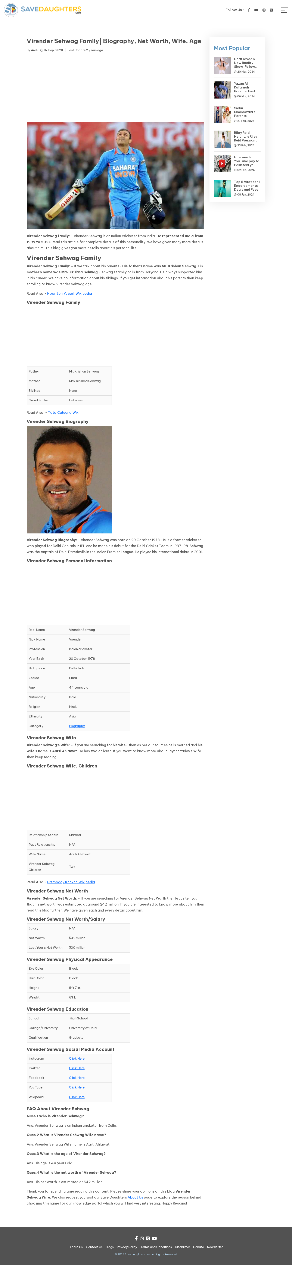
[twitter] (271, 10)
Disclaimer (182, 1247)
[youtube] (256, 10)
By (32, 50)
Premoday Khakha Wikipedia (71, 882)
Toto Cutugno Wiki (64, 412)
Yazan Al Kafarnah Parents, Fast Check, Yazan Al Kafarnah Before (247, 91)
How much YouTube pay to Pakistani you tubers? (246, 163)
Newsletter (215, 1247)
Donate (198, 1247)
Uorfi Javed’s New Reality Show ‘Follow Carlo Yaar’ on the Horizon (245, 66)
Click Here (77, 1058)
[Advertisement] (115, 88)
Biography (77, 726)
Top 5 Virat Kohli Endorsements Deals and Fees (247, 185)
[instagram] (264, 10)
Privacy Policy (127, 1247)
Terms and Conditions (156, 1247)
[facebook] (249, 10)
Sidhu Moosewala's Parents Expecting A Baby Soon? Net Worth (247, 117)
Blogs (110, 1247)
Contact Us (94, 1247)
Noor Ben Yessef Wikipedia (69, 293)
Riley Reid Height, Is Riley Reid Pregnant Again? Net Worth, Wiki (246, 140)
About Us (135, 1197)
